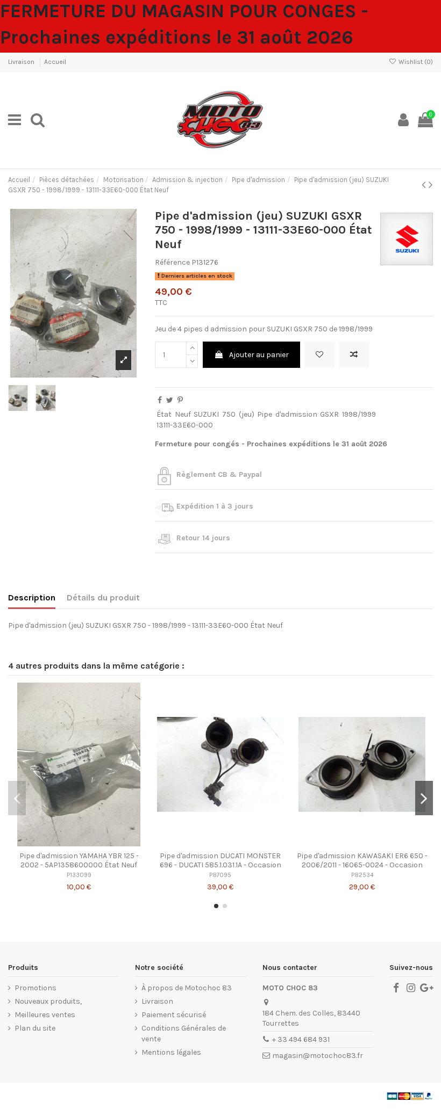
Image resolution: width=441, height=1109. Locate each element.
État (164, 414)
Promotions (35, 987)
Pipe (264, 414)
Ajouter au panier (259, 354)
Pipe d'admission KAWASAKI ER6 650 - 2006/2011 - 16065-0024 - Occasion (362, 860)
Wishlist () (415, 62)
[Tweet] (169, 400)
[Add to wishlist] (319, 355)
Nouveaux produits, (48, 1001)
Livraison (22, 62)
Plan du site (35, 1028)
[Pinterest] (180, 400)
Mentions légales (171, 1052)
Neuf (183, 414)
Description (31, 597)
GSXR (329, 414)
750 (229, 414)
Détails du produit (103, 597)
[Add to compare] (354, 355)
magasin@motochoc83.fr (317, 1055)
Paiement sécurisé (173, 1014)
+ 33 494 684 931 (301, 1039)
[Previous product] (425, 184)
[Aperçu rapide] (94, 842)
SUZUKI (206, 414)
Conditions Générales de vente (183, 1033)
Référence (172, 262)
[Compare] (79, 842)
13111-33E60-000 (185, 425)
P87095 (220, 875)
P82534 (362, 875)
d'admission (296, 414)
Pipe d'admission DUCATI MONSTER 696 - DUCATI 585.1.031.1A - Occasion (220, 860)
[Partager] (160, 400)
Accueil (55, 62)
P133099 (79, 875)
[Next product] (431, 184)
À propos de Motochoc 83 (186, 987)
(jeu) (246, 414)
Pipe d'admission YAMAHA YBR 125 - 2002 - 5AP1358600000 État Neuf (79, 860)
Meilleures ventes (45, 1014)
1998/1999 (359, 414)
